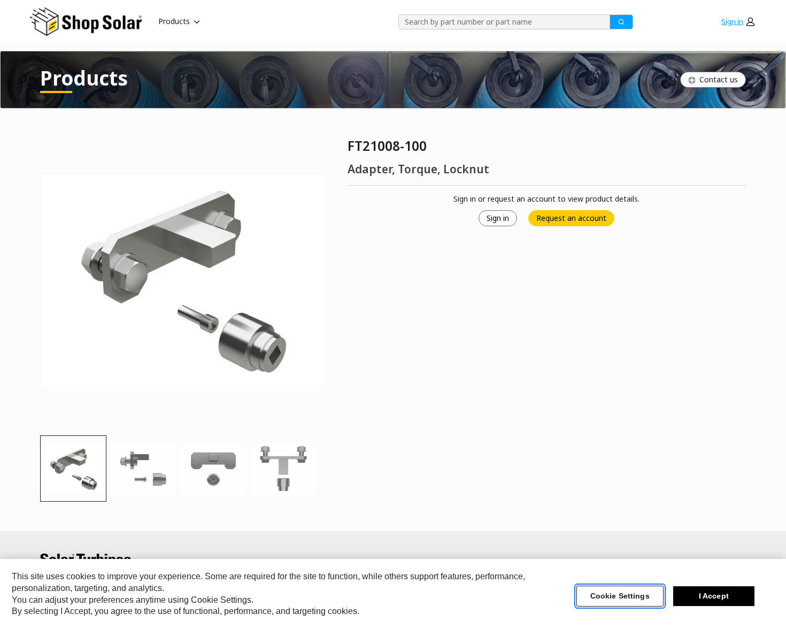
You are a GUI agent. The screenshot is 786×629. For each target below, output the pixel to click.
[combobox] (500, 22)
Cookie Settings (620, 596)
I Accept (714, 596)
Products (174, 21)
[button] (738, 21)
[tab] (73, 468)
